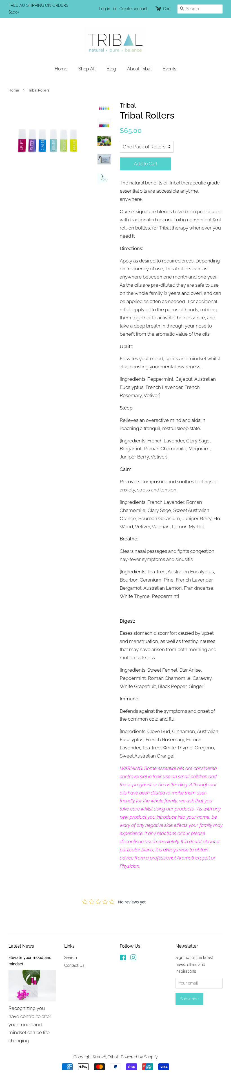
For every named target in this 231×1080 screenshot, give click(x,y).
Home (61, 69)
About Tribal (139, 69)
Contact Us (74, 965)
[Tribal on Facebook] (123, 958)
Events (169, 69)
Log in (104, 8)
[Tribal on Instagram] (133, 958)
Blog (111, 69)
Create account (133, 8)
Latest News (21, 946)
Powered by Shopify (139, 1056)
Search (70, 957)
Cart (167, 8)
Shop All (86, 69)
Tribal (113, 1056)
